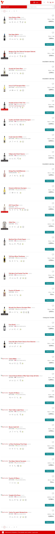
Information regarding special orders (17, 105)
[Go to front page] (2, 2)
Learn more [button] (35, 532)
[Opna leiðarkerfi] (53, 2)
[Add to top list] (53, 16)
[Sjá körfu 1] (50, 2)
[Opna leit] (48, 2)
